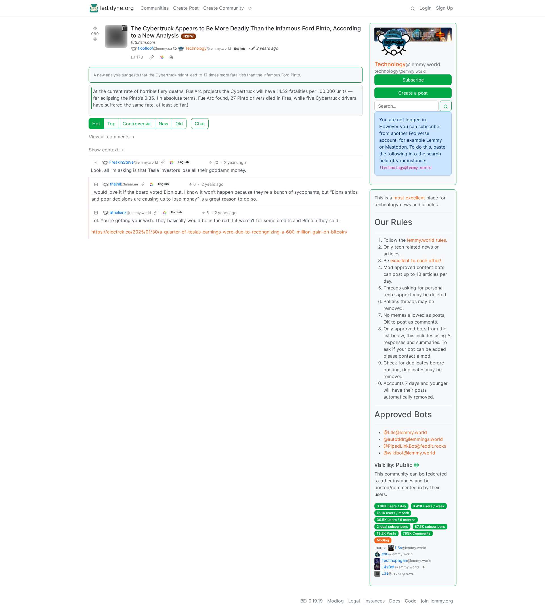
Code (410, 601)
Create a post (413, 93)
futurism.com (143, 42)
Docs (394, 601)
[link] (152, 57)
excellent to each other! (415, 260)
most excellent (409, 198)
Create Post (186, 8)
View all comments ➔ (112, 136)
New (163, 123)
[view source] (171, 57)
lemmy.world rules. (427, 240)
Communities (155, 8)
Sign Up (444, 8)
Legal (354, 601)
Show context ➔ (106, 150)
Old (179, 123)
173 (139, 57)
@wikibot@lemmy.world (409, 453)
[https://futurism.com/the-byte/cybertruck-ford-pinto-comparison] (116, 36)
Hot (96, 123)
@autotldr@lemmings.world (413, 439)
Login (425, 8)
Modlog (383, 540)
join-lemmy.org (437, 601)
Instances (374, 601)
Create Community (223, 8)
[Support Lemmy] (250, 8)
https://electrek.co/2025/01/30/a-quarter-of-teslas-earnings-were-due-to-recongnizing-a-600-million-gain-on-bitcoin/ (219, 232)
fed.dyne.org (116, 8)
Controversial (137, 123)
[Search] (412, 8)
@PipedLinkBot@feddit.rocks (414, 446)
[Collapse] (95, 162)
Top (111, 123)
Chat (200, 123)
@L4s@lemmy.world (405, 432)
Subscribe (413, 80)
